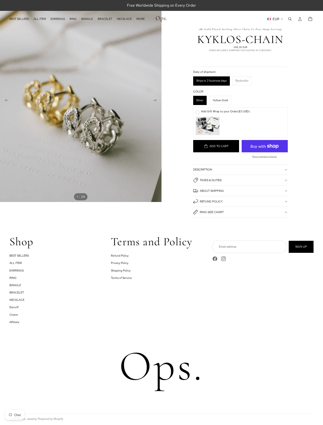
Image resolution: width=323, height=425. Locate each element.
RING (13, 278)
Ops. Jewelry (28, 419)
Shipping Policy (121, 270)
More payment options (264, 156)
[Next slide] (156, 101)
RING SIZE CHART (212, 212)
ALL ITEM (15, 263)
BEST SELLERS (19, 256)
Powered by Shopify (50, 419)
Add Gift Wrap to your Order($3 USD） (226, 111)
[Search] (290, 19)
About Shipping (212, 191)
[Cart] (310, 19)
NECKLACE (16, 300)
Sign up (301, 247)
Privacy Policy (119, 263)
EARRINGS (16, 270)
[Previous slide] (5, 101)
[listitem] (140, 18)
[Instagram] (223, 259)
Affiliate (14, 322)
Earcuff (13, 307)
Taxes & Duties (211, 180)
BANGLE (15, 285)
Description (202, 169)
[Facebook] (215, 259)
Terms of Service (121, 278)
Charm (13, 314)
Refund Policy (211, 201)
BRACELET (16, 292)
